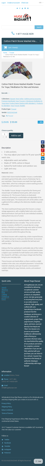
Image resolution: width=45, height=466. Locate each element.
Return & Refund (7, 410)
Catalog (4, 294)
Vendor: (4, 112)
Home (5, 52)
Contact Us (5, 297)
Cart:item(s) (13, 47)
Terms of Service (7, 413)
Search (39, 27)
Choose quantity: (7, 130)
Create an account (13, 3)
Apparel (12, 99)
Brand (4, 299)
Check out (24, 3)
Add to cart (16, 135)
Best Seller (19, 99)
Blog (3, 292)
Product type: (6, 109)
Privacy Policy (6, 403)
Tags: (3, 116)
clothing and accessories (32, 99)
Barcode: (5, 93)
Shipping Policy (7, 407)
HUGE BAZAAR (12, 112)
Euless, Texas (11, 375)
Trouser (11, 52)
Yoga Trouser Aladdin (17, 106)
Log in (4, 3)
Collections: (6, 99)
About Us (5, 290)
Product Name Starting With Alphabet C (23, 103)
